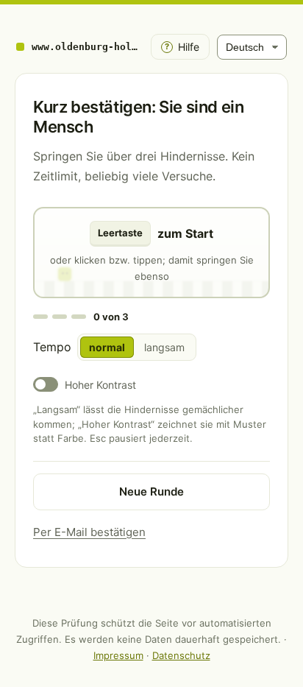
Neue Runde (151, 491)
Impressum (118, 655)
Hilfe (182, 46)
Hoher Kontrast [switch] (100, 384)
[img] (151, 252)
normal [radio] (107, 347)
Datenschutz (181, 655)
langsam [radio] (164, 347)
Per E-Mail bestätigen (89, 532)
